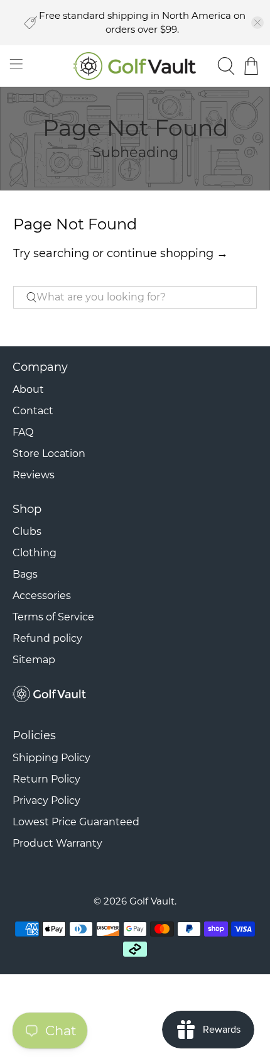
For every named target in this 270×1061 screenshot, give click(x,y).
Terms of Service (53, 617)
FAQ (23, 432)
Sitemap (34, 660)
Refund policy (47, 638)
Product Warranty (57, 843)
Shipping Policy (51, 758)
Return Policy (46, 779)
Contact (33, 411)
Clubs (27, 531)
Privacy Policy (46, 800)
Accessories (42, 596)
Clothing (35, 553)
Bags (25, 574)
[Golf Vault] (135, 66)
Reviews (34, 475)
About (28, 389)
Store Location (49, 453)
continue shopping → (167, 253)
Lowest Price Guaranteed (76, 822)
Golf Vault (152, 901)
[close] (257, 22)
